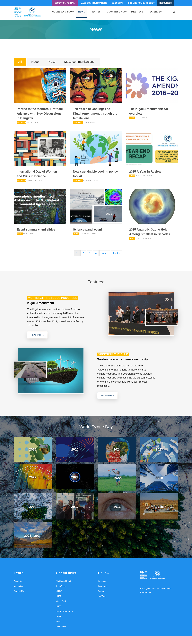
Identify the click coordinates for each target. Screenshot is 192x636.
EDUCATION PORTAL (65, 3)
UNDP (58, 596)
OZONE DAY (117, 3)
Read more (37, 335)
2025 (75, 449)
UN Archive (61, 626)
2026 (32, 449)
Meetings (137, 12)
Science (155, 12)
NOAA (58, 616)
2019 (159, 478)
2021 (75, 477)
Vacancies (18, 586)
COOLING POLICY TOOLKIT (141, 3)
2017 (75, 507)
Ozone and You (62, 12)
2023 (159, 449)
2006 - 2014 (32, 535)
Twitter (101, 591)
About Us (18, 581)
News (81, 12)
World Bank (61, 601)
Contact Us (19, 591)
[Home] (27, 12)
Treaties (95, 12)
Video (35, 61)
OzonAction (61, 586)
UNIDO (59, 591)
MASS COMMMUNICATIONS (94, 3)
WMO (58, 621)
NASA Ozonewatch (64, 611)
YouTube (102, 596)
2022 (32, 477)
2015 (159, 507)
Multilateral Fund (63, 581)
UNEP (58, 606)
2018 (32, 507)
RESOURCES (165, 3)
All (20, 61)
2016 (117, 507)
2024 (117, 449)
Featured (21, 122)
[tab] (20, 62)
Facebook (102, 581)
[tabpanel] (96, 162)
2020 (117, 478)
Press (52, 61)
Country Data (116, 12)
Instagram (102, 586)
